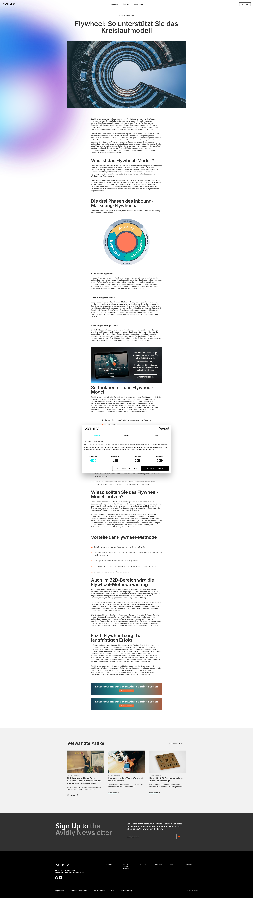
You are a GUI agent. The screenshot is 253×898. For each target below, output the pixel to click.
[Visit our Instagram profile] (56, 878)
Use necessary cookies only (126, 468)
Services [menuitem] (109, 864)
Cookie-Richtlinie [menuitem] (99, 891)
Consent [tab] (97, 435)
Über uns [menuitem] (158, 864)
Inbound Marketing (126, 15)
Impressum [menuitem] (59, 891)
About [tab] (156, 435)
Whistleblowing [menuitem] (126, 891)
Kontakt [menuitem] (189, 864)
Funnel (116, 617)
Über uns (126, 4)
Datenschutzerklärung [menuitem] (78, 891)
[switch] (115, 460)
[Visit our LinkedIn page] (60, 878)
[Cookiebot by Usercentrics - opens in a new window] (160, 428)
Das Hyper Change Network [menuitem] (126, 866)
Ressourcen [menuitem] (142, 864)
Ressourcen (138, 4)
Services (114, 4)
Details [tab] (126, 435)
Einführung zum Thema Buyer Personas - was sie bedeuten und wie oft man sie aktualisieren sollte (85, 780)
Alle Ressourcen (176, 743)
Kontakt (245, 4)
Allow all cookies (155, 468)
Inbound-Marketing (127, 119)
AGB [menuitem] (112, 891)
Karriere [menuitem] (173, 864)
